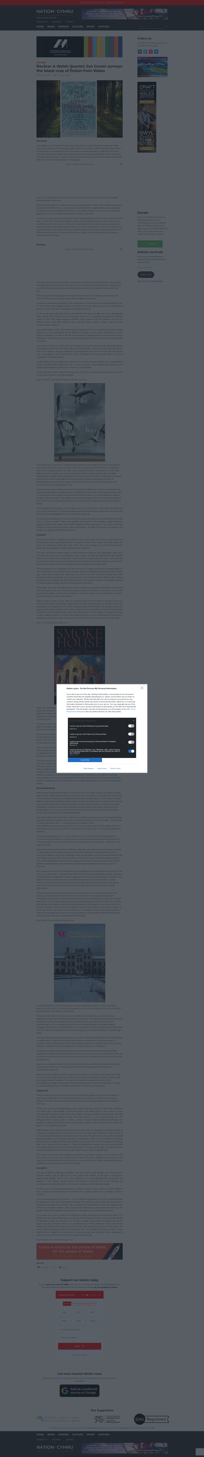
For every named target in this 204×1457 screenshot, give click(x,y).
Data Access (102, 768)
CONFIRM (85, 760)
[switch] (131, 725)
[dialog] (102, 728)
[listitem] (102, 720)
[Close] (143, 688)
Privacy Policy (115, 768)
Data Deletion (89, 768)
